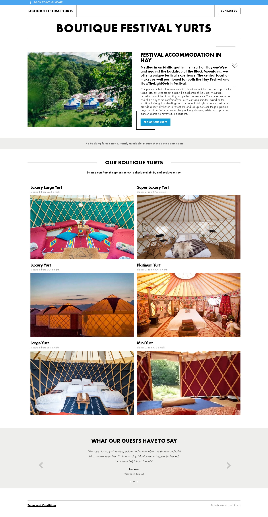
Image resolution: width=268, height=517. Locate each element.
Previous (40, 464)
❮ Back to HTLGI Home (46, 2)
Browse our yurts (155, 122)
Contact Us (229, 10)
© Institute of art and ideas (225, 505)
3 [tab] (137, 482)
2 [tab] (134, 482)
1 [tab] (130, 482)
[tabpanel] (134, 459)
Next (228, 464)
